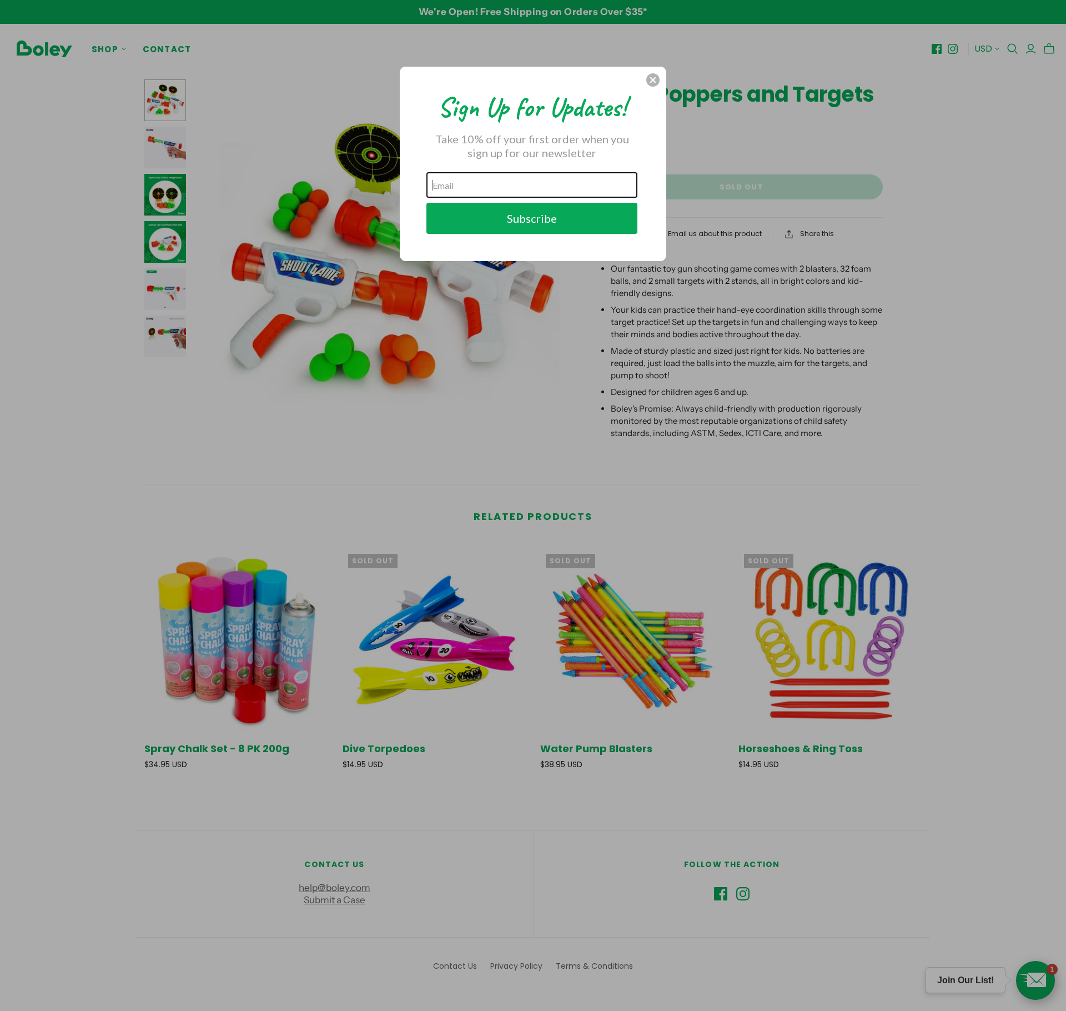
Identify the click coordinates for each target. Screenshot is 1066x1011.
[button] (653, 80)
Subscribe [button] (532, 218)
